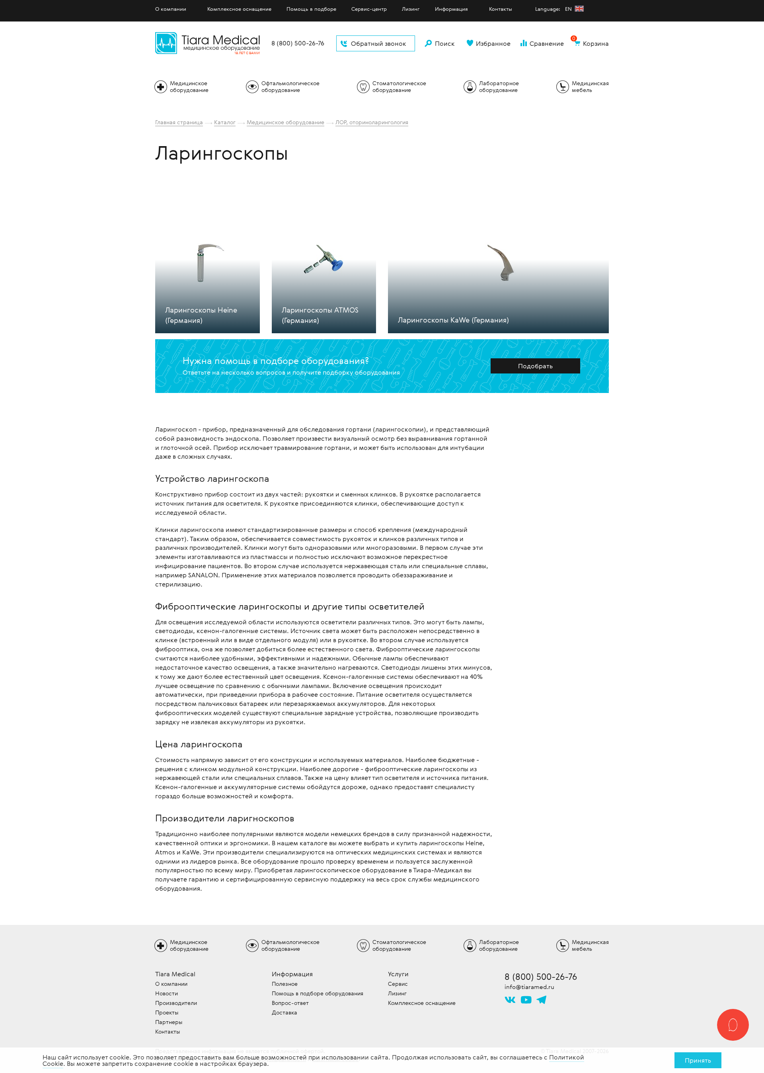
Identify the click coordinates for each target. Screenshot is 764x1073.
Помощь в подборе (311, 8)
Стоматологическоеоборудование (399, 86)
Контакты (500, 8)
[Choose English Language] (579, 9)
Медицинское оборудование (285, 122)
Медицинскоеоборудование (189, 86)
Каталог (225, 122)
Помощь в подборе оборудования (317, 993)
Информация (451, 8)
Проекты (166, 1012)
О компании (170, 8)
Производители (176, 1003)
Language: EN (554, 8)
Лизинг (411, 8)
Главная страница (179, 122)
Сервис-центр (369, 8)
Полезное (285, 983)
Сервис (398, 983)
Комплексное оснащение (239, 8)
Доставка (284, 1012)
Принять (698, 1060)
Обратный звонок (378, 43)
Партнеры (168, 1022)
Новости (166, 993)
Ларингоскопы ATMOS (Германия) (320, 314)
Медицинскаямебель (590, 86)
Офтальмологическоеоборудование (290, 86)
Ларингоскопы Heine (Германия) (201, 314)
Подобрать (535, 366)
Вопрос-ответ (290, 1003)
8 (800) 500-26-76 (297, 43)
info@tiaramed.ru (529, 987)
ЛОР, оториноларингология (371, 122)
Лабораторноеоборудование (499, 86)
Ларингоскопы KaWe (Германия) (453, 319)
